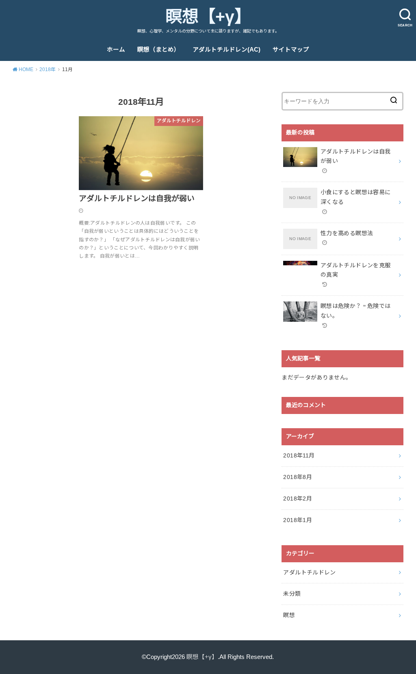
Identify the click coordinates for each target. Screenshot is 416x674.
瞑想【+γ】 (208, 16)
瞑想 (289, 615)
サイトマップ (291, 49)
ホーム (116, 49)
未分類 (292, 593)
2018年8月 (297, 477)
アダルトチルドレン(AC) (226, 49)
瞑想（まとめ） (158, 49)
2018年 (47, 69)
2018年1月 (297, 520)
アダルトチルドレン (309, 572)
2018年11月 (298, 455)
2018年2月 (297, 498)
